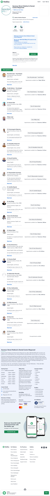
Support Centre (23, 461)
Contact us (32, 454)
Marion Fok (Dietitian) (12, 216)
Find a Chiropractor (15, 460)
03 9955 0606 (6, 388)
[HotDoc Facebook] (42, 447)
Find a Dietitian (14, 465)
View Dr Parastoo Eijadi (35, 262)
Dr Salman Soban (11, 230)
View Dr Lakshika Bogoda (35, 190)
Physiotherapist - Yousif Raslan (14, 73)
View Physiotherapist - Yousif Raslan (35, 77)
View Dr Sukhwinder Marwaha (35, 277)
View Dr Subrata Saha (35, 106)
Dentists (22, 454)
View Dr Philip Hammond (35, 306)
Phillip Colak (10, 117)
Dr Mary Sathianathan (12, 288)
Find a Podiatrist (14, 458)
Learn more (35, 17)
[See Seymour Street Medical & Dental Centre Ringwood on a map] (44, 10)
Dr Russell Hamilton (12, 158)
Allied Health (23, 452)
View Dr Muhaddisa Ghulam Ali (35, 147)
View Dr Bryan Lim (35, 320)
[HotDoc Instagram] (46, 447)
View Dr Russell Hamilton (35, 161)
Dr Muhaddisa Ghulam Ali (13, 143)
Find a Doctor (14, 449)
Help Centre (13, 481)
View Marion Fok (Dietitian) (35, 219)
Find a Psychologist (15, 463)
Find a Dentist (14, 452)
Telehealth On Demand (14, 476)
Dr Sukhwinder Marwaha (13, 273)
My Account (13, 479)
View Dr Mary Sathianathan (35, 291)
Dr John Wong (10, 201)
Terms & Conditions (34, 456)
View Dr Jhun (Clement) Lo (35, 248)
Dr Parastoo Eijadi (11, 259)
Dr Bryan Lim (10, 317)
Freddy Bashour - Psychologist (14, 88)
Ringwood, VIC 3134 (7, 394)
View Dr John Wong (35, 205)
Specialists (22, 456)
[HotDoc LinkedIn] (44, 447)
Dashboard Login (23, 459)
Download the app (11, 431)
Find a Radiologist (14, 472)
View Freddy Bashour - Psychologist (35, 91)
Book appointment (7, 69)
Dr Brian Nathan (11, 331)
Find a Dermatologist (15, 470)
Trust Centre (32, 461)
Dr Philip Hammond (12, 302)
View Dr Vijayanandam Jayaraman (35, 176)
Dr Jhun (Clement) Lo (12, 244)
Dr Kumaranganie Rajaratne (14, 129)
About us (32, 449)
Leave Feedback (14, 483)
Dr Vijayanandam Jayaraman (14, 172)
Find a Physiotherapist (14, 455)
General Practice (23, 449)
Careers (31, 452)
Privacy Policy (33, 459)
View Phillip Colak (35, 119)
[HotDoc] (5, 2)
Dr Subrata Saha (11, 102)
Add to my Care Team (18, 9)
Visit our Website (23, 48)
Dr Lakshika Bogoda (12, 187)
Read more (9, 84)
